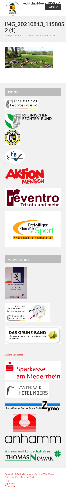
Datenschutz (10, 486)
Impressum (10, 483)
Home (7, 480)
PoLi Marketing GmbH (25, 477)
